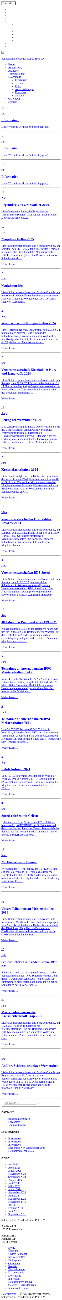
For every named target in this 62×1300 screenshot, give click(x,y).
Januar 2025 (15, 1170)
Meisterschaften (16, 1256)
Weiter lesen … (9, 264)
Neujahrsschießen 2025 (21, 1150)
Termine (19, 27)
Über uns (13, 1250)
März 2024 (14, 1186)
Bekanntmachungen (19, 1118)
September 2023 (17, 1192)
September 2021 (17, 1198)
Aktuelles (13, 15)
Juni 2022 (13, 1195)
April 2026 (14, 1167)
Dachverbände (16, 1272)
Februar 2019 (15, 1207)
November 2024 (17, 1173)
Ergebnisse (21, 24)
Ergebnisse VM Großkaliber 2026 (26, 1147)
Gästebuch (14, 43)
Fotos (18, 31)
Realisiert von (9, 1293)
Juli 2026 (13, 1164)
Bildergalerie (15, 12)
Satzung (19, 40)
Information (14, 1138)
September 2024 (17, 1176)
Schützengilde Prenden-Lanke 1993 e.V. (23, 58)
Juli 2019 (13, 1204)
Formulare (20, 37)
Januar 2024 (15, 1189)
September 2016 (17, 1214)
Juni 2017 (13, 1211)
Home (11, 9)
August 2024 (15, 1180)
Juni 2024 (13, 1183)
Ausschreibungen (24, 34)
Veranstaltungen (17, 1125)
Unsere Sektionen (18, 1253)
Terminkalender (16, 18)
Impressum (14, 1278)
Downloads (14, 21)
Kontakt (12, 46)
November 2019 (17, 1201)
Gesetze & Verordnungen (22, 1284)
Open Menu (8, 3)
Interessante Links (18, 1288)
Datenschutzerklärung (20, 1281)
